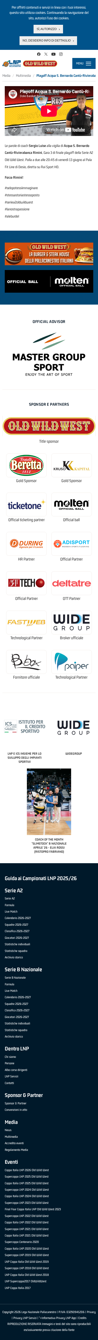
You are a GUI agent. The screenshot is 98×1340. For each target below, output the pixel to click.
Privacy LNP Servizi (25, 1318)
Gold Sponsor (26, 480)
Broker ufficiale (71, 638)
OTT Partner (71, 598)
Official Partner (71, 559)
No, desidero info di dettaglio (47, 40)
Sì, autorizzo (47, 29)
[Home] (29, 63)
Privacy (91, 1312)
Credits (82, 1318)
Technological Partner (26, 638)
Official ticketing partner (26, 520)
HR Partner (26, 559)
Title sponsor (49, 441)
